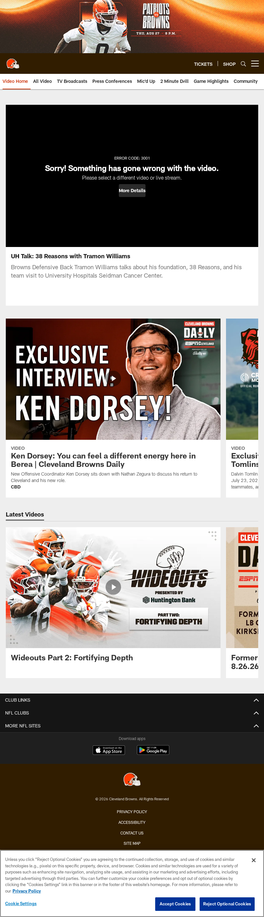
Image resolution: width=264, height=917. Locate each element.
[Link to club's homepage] (13, 61)
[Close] (254, 860)
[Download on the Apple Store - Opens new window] (109, 750)
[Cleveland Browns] (132, 780)
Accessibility (132, 822)
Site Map (132, 843)
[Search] (243, 63)
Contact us (132, 833)
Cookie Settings (21, 903)
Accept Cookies (175, 903)
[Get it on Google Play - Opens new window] (153, 753)
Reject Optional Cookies (227, 903)
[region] (132, 883)
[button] (132, 190)
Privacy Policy (132, 811)
